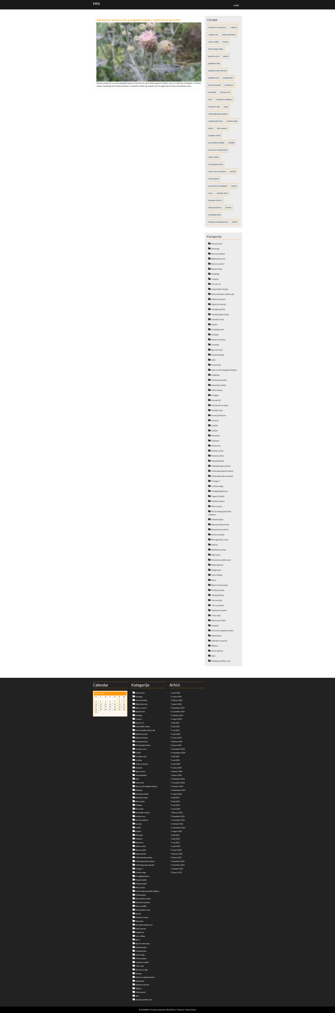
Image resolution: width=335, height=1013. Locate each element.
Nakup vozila (217, 450)
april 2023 (176, 809)
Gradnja (215, 334)
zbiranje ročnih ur (215, 200)
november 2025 (178, 712)
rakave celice (213, 157)
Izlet (213, 360)
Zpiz (213, 655)
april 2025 (176, 734)
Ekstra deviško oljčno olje (222, 294)
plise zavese (222, 128)
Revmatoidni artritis (220, 524)
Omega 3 (215, 481)
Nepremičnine (217, 461)
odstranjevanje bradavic (218, 114)
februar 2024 (177, 771)
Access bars (216, 243)
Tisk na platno (217, 605)
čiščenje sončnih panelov (218, 222)
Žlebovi (214, 645)
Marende (215, 435)
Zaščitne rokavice (219, 640)
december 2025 (178, 708)
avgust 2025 (177, 719)
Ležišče (214, 430)
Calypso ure (213, 34)
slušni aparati (213, 179)
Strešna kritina (217, 590)
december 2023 (178, 779)
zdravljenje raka (214, 215)
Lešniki (214, 425)
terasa (233, 186)
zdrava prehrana (214, 207)
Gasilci (214, 324)
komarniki (212, 92)
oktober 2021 (177, 869)
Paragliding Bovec (219, 491)
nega (226, 106)
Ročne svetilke (217, 534)
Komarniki (216, 400)
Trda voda (215, 615)
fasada (225, 42)
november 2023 (178, 783)
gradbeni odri (213, 78)
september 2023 (178, 790)
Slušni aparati (217, 565)
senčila (232, 171)
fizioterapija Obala (215, 49)
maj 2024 (176, 760)
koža (210, 99)
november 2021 (178, 865)
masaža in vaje (214, 106)
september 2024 (178, 753)
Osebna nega (217, 486)
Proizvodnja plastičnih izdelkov (147, 891)
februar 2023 (177, 813)
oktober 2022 (177, 824)
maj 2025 (176, 730)
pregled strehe (214, 135)
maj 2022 (176, 843)
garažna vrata (213, 56)
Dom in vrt (216, 284)
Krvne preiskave (218, 415)
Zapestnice (216, 635)
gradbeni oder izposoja (217, 70)
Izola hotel (216, 365)
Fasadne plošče (218, 309)
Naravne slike (217, 455)
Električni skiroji (218, 304)
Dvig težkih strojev (219, 289)
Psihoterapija (217, 519)
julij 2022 (175, 835)
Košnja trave (217, 410)
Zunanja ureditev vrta (220, 661)
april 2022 (176, 846)
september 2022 (178, 828)
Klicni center (217, 390)
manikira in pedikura (224, 99)
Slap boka (215, 554)
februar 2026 (177, 700)
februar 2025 (177, 742)
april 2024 (176, 764)
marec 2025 (177, 738)
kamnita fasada (214, 85)
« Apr (96, 715)
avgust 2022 (177, 831)
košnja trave (225, 92)
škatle (234, 222)
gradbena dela (214, 63)
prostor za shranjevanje (217, 150)
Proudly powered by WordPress (162, 1010)
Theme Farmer (190, 1010)
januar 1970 (177, 872)
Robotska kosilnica (220, 529)
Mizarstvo (216, 445)
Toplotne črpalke (219, 610)
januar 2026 (177, 704)
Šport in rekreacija (219, 585)
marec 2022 (177, 850)
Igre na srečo (217, 349)
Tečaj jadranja (217, 595)
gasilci (225, 56)
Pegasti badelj (217, 496)
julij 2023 (175, 798)
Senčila (214, 544)
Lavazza (215, 420)
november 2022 (178, 820)
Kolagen (215, 395)
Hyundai (215, 344)
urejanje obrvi (222, 193)
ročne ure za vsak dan (217, 171)
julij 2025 (175, 723)
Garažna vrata (217, 319)
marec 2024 (177, 768)
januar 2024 (177, 775)
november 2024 (178, 749)
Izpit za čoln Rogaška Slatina (224, 370)
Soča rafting (216, 575)
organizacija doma (215, 121)
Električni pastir (218, 299)
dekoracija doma (228, 34)
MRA (96, 4)
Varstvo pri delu (218, 620)
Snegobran (216, 570)
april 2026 (176, 693)
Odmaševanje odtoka (221, 466)
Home (236, 5)
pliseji (210, 128)
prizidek (231, 142)
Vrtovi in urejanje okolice (222, 630)
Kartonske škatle (219, 380)
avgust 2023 (177, 794)
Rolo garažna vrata (219, 539)
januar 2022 (177, 857)
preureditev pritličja (216, 142)
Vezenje (214, 625)
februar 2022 (177, 854)
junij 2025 (176, 726)
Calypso (233, 27)
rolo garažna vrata (215, 164)
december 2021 (178, 861)
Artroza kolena (218, 253)
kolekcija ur (229, 85)
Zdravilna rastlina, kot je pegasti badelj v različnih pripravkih (138, 20)
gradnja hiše (228, 78)
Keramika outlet (218, 385)
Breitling (215, 274)
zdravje (228, 207)
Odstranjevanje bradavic (222, 471)
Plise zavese (216, 506)
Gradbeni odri (217, 329)
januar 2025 (177, 745)
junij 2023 (176, 801)
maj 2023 (176, 805)
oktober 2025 (177, 715)
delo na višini (213, 42)
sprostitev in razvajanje (217, 186)
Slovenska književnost (221, 560)
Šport (213, 580)
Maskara (215, 440)
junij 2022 (176, 839)
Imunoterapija (217, 354)
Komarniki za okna (219, 405)
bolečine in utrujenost (217, 27)
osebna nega (232, 121)
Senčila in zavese (218, 549)
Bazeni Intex (216, 269)
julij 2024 (175, 756)
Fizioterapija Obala (220, 314)
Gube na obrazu (218, 339)
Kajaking (215, 375)
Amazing (215, 248)
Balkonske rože (218, 258)
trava (210, 193)
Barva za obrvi (217, 264)
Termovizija (216, 600)
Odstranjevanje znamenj (222, 476)
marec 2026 (177, 697)
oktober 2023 (177, 786)
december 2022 (178, 816)
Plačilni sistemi (218, 501)
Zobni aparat (217, 650)
